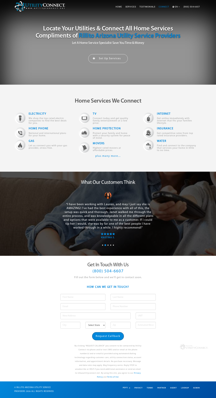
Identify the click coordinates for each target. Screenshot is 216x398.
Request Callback (108, 336)
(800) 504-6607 (191, 7)
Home (119, 7)
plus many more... (108, 156)
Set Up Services (109, 58)
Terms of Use (113, 377)
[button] (176, 7)
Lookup (185, 388)
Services (130, 7)
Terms (150, 388)
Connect (164, 7)
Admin (196, 388)
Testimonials (147, 7)
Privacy (138, 388)
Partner (161, 388)
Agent (173, 388)
